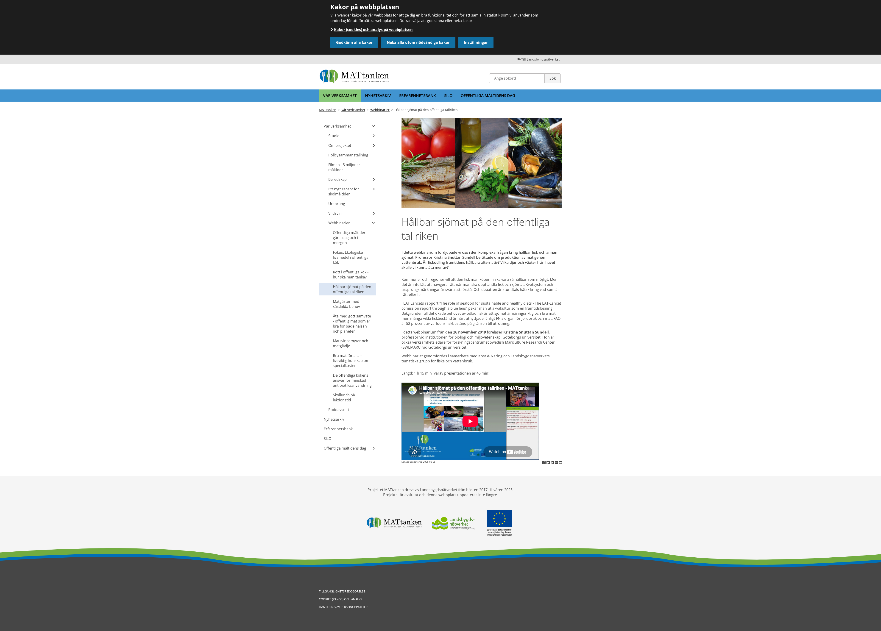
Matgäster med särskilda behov (346, 304)
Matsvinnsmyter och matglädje (350, 343)
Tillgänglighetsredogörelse (342, 591)
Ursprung (336, 203)
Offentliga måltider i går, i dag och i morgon (350, 237)
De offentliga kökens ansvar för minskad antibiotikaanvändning (352, 380)
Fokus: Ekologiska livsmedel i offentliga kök (350, 257)
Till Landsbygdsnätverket (540, 59)
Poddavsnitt (338, 409)
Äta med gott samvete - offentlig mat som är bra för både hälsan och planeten (352, 324)
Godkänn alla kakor (354, 42)
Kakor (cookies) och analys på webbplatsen (373, 29)
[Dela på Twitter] (548, 462)
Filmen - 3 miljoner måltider (344, 167)
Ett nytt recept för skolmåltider (343, 191)
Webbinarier (380, 110)
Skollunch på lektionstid (344, 397)
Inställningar (476, 42)
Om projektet (339, 145)
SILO (448, 95)
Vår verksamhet (340, 95)
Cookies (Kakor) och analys (340, 599)
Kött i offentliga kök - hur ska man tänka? (350, 275)
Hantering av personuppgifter (343, 607)
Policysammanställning (348, 155)
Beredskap (337, 179)
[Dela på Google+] (557, 462)
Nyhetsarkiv (378, 95)
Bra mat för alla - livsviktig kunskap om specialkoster (351, 360)
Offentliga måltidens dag (488, 95)
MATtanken (327, 110)
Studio (334, 135)
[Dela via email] (560, 462)
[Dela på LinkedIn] (553, 462)
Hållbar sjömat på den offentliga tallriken (352, 289)
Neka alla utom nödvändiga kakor (418, 42)
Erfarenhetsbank (417, 95)
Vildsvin (335, 213)
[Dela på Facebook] (544, 462)
